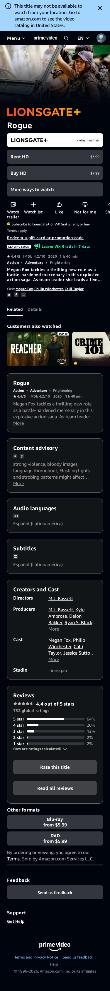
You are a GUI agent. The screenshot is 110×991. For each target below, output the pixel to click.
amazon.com (27, 19)
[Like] (59, 204)
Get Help (16, 921)
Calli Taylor (74, 289)
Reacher (38, 349)
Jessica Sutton (78, 653)
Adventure (34, 262)
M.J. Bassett (60, 598)
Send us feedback (78, 957)
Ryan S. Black (78, 622)
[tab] (15, 309)
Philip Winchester (48, 289)
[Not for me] (85, 204)
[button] (40, 749)
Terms (13, 859)
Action (13, 262)
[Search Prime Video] (66, 38)
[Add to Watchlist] (33, 204)
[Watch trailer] (13, 204)
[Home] (45, 38)
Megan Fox (24, 289)
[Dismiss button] (100, 8)
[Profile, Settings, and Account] (101, 38)
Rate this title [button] (55, 767)
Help (54, 964)
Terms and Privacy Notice (36, 957)
